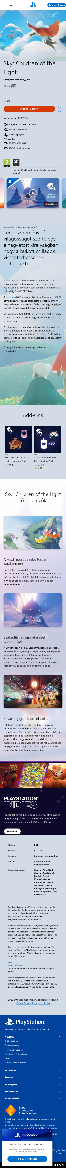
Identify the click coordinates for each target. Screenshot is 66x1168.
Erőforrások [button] (11, 1091)
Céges (7, 1058)
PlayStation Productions (16, 1054)
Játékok (20, 1029)
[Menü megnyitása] (4, 5)
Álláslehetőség (12, 1045)
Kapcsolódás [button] (12, 1098)
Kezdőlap (9, 1029)
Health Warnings (16, 965)
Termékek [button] (10, 1070)
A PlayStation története (15, 1062)
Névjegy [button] (9, 1036)
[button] (32, 193)
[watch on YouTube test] (51, 204)
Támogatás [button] (11, 1084)
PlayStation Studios (14, 1049)
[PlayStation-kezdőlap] (33, 5)
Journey (10, 297)
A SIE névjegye (11, 1041)
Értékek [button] (9, 1077)
